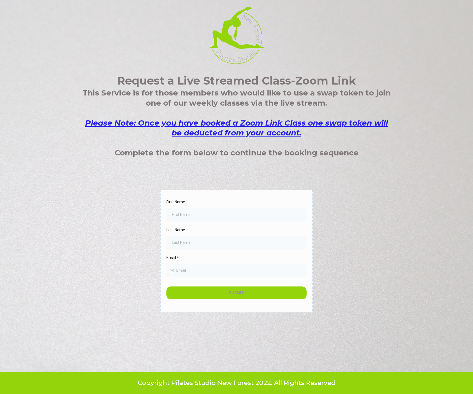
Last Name (175, 230)
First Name (175, 202)
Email (172, 258)
